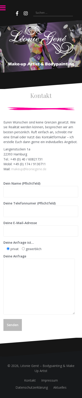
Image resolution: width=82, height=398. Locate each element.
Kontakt (30, 380)
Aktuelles (60, 387)
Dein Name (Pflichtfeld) (21, 183)
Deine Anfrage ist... (18, 242)
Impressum (49, 380)
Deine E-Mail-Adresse (20, 223)
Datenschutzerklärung (31, 387)
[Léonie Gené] (41, 46)
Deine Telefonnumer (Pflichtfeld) (29, 203)
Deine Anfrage (14, 256)
